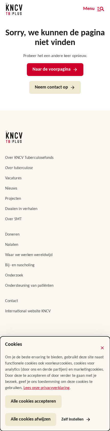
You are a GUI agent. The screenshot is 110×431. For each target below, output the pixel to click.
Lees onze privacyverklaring (47, 388)
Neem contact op (51, 87)
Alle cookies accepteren (33, 401)
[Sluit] (102, 347)
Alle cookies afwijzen (31, 419)
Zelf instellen (72, 419)
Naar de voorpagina (51, 69)
